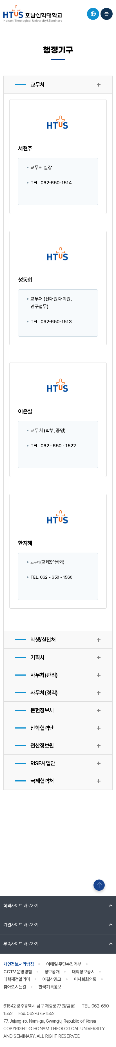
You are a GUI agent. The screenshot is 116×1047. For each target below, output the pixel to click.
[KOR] (93, 14)
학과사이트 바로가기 (21, 905)
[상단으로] (99, 885)
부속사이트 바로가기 (21, 943)
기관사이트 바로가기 (21, 924)
